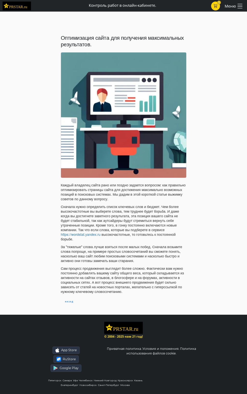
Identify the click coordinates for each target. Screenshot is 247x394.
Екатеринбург (70, 385)
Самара (68, 380)
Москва (125, 385)
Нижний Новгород (106, 380)
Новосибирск (89, 385)
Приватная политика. (124, 349)
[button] (66, 350)
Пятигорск (55, 380)
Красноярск (126, 380)
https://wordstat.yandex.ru (81, 234)
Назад (69, 302)
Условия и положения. (160, 349)
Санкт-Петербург (109, 385)
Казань (138, 380)
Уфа (76, 380)
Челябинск (86, 380)
